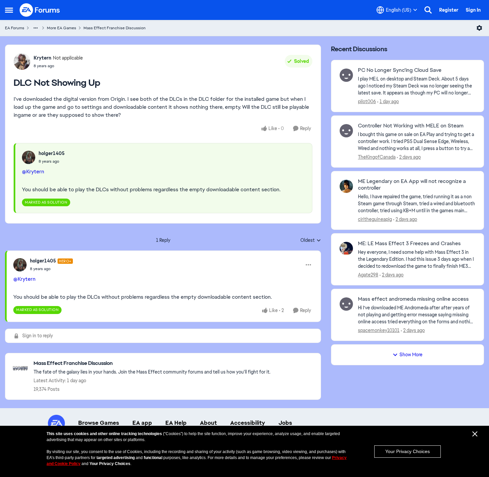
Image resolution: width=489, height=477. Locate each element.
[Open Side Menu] (9, 10)
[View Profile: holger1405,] (28, 157)
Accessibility (247, 422)
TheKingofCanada (377, 157)
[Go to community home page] (40, 10)
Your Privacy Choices (407, 451)
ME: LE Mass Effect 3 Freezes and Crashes (409, 243)
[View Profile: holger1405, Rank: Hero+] (20, 264)
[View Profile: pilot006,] (346, 75)
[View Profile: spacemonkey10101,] (346, 304)
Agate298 (368, 275)
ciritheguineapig (375, 219)
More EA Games (61, 28)
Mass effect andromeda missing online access (413, 299)
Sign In (473, 10)
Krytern (42, 58)
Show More (411, 355)
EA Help (176, 422)
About (208, 422)
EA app (142, 422)
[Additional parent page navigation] (36, 28)
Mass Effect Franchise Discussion (114, 28)
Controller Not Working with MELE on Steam (410, 125)
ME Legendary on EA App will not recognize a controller (412, 185)
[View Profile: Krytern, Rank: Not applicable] (22, 61)
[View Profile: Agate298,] (346, 248)
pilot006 (367, 101)
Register (448, 10)
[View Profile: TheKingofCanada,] (346, 130)
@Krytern (33, 171)
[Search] (428, 10)
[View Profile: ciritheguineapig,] (346, 186)
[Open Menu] (479, 28)
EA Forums (14, 28)
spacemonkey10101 (379, 330)
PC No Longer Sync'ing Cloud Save (399, 70)
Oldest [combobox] (310, 240)
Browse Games (98, 422)
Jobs (285, 422)
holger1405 (52, 153)
